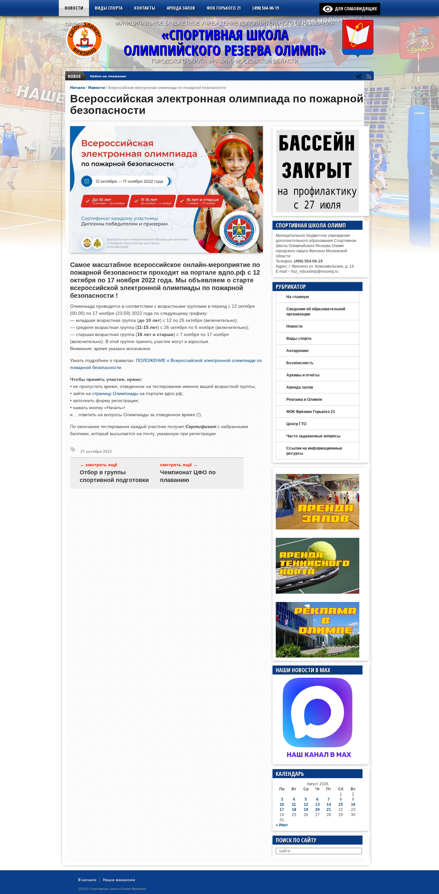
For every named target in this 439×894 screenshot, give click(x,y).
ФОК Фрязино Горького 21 (310, 411)
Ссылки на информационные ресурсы (314, 451)
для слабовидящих (355, 8)
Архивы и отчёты (302, 375)
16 (353, 804)
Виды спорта (108, 8)
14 (329, 804)
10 (282, 804)
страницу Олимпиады (115, 393)
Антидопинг (297, 350)
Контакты (144, 8)
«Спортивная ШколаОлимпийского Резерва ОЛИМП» (224, 42)
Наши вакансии (119, 879)
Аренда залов (181, 8)
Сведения (75, 24)
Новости (74, 8)
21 (329, 809)
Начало (77, 87)
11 (294, 804)
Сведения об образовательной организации (315, 311)
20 (317, 809)
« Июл (282, 825)
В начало (87, 879)
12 (306, 804)
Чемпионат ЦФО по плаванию (188, 476)
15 (340, 804)
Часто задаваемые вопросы (313, 436)
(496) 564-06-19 (265, 8)
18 (294, 809)
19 (306, 809)
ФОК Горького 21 (224, 8)
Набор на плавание (108, 76)
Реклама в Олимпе (304, 399)
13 (317, 804)
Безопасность (299, 363)
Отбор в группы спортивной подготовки (114, 476)
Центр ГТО (296, 424)
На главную (297, 297)
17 (282, 809)
